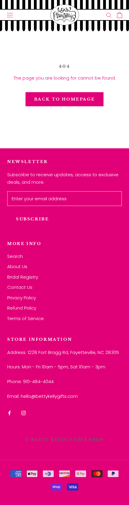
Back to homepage (64, 99)
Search (15, 256)
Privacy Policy (21, 298)
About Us (17, 266)
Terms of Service (25, 318)
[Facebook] (9, 413)
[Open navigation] (10, 15)
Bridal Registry (22, 277)
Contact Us (19, 287)
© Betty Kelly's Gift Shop (65, 439)
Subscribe (32, 219)
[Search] (109, 14)
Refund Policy (21, 308)
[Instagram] (23, 413)
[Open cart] (119, 15)
